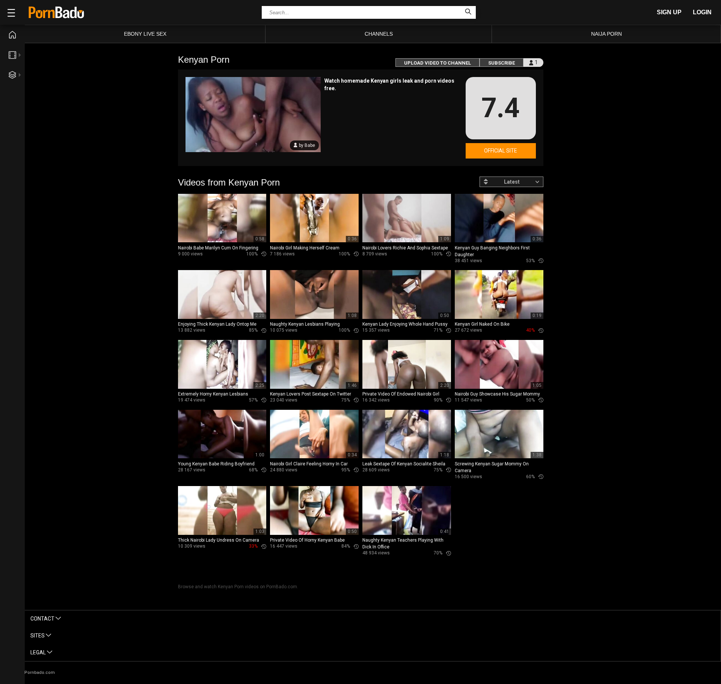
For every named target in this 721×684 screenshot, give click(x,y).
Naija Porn (606, 34)
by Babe (307, 145)
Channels (379, 34)
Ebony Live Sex (145, 34)
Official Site (500, 151)
